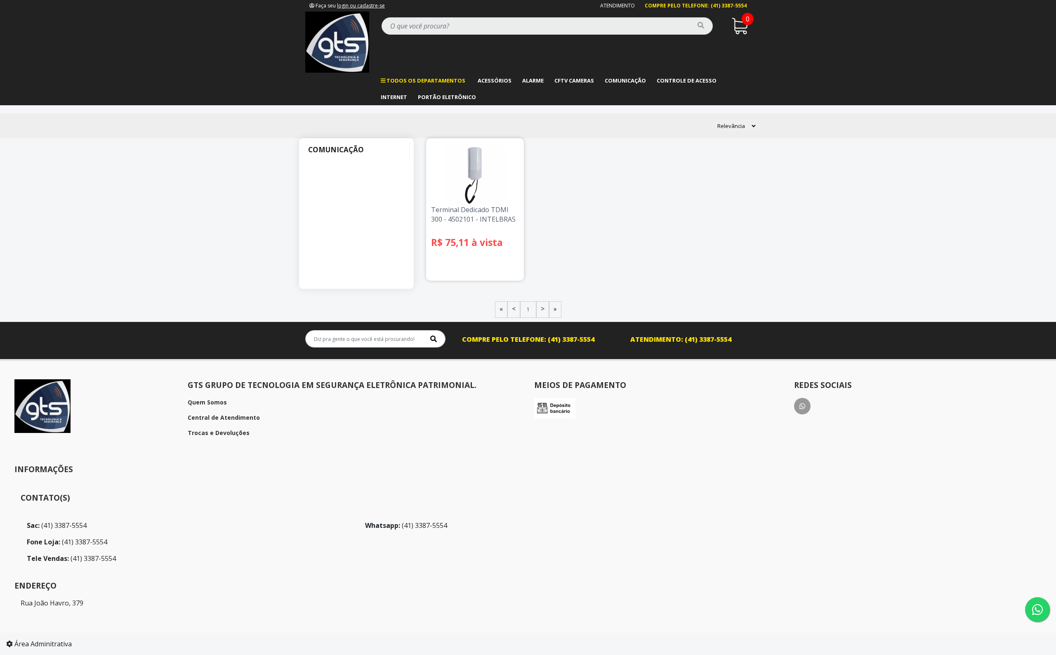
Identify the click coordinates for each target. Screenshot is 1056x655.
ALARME (533, 80)
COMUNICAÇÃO (625, 80)
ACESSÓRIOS (495, 80)
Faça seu (349, 5)
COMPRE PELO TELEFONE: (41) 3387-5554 (696, 5)
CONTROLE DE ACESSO (687, 80)
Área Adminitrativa (42, 643)
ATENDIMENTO (617, 5)
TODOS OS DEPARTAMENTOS (425, 80)
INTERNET (394, 97)
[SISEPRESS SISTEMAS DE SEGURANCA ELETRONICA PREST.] (337, 41)
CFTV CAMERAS (574, 80)
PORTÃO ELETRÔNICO (447, 97)
